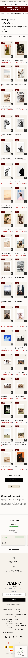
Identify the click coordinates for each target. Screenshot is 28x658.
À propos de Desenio (8, 609)
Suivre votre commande (20, 614)
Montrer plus (14, 480)
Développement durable (7, 619)
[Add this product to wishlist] (12, 42)
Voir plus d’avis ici (14, 549)
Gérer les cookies (19, 629)
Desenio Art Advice (19, 609)
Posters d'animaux (10, 13)
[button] (21, 651)
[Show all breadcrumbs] (2, 13)
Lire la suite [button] (4, 31)
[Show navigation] (2, 4)
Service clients (18, 611)
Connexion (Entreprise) (7, 632)
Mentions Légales (9, 614)
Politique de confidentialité (14, 603)
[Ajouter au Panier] (12, 56)
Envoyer (14, 599)
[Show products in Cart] (25, 4)
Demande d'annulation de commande (20, 626)
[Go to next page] (19, 486)
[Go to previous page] (9, 486)
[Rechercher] (5, 4)
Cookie (16, 619)
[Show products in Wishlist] (22, 4)
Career (11, 616)
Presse (11, 611)
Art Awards (10, 630)
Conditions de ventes (20, 616)
